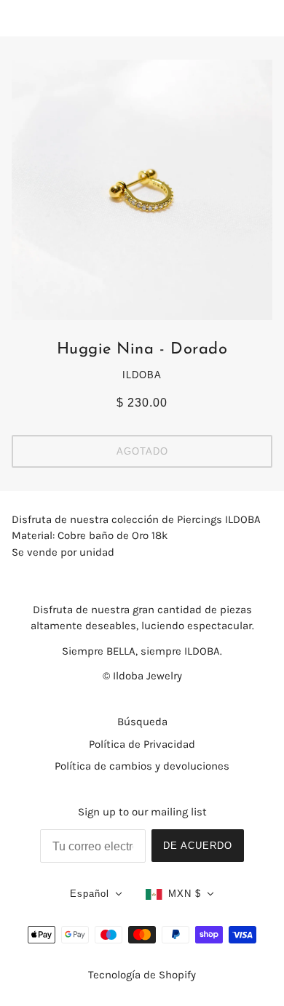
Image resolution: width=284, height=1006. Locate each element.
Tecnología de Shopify (142, 974)
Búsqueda (142, 721)
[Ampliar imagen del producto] (142, 190)
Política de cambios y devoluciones (142, 766)
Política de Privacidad (142, 744)
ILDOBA (142, 375)
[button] (96, 894)
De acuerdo (197, 845)
